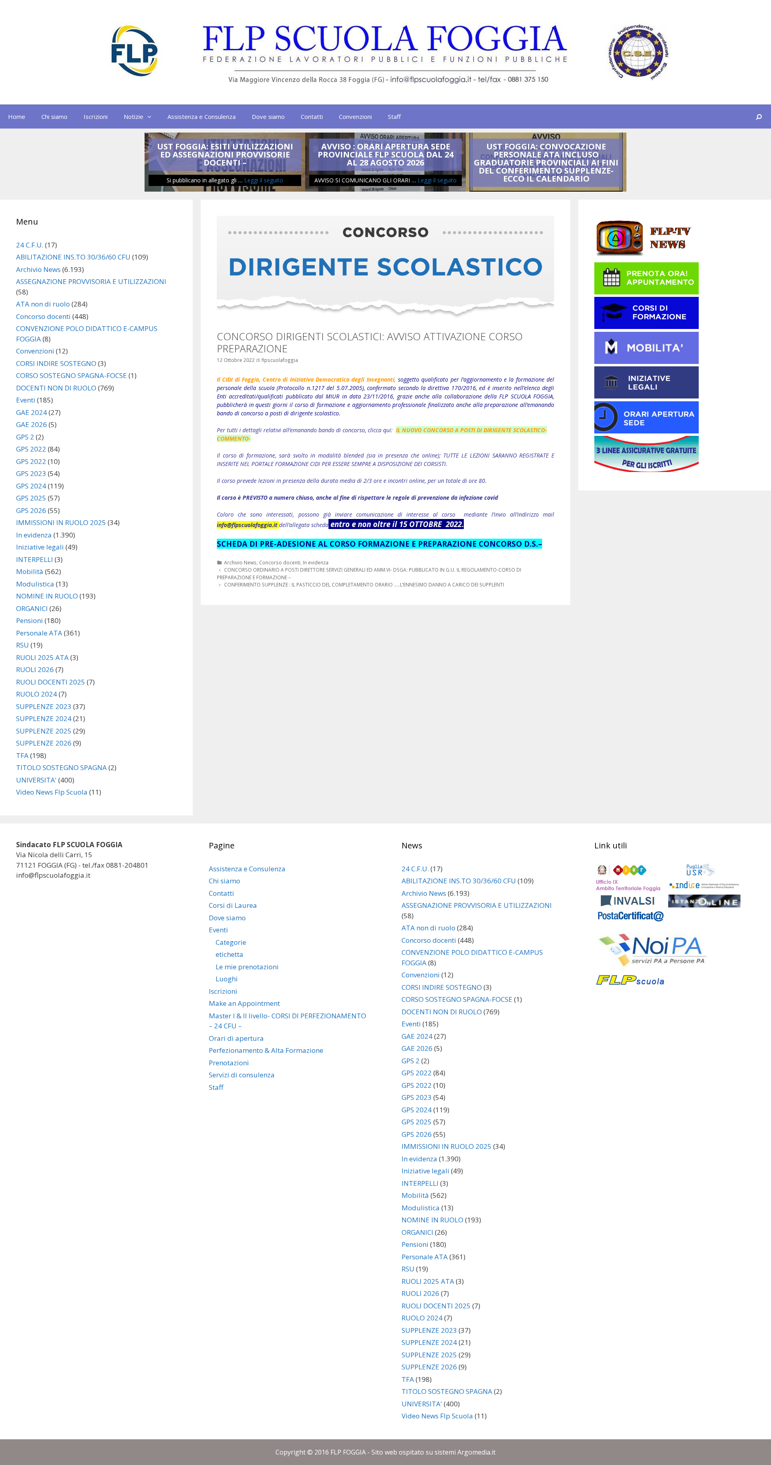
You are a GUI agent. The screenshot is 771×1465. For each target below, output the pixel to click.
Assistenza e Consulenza (201, 116)
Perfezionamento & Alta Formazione (266, 1050)
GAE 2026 (31, 424)
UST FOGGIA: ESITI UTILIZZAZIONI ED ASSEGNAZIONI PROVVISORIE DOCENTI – (225, 154)
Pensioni (29, 620)
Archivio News (240, 562)
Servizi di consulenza (242, 1074)
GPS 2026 (31, 510)
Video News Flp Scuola (52, 792)
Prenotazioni (229, 1062)
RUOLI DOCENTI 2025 (50, 682)
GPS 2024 (31, 485)
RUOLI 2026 (35, 669)
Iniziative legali (40, 547)
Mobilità (29, 571)
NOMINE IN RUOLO (47, 596)
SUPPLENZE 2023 (43, 706)
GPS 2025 (31, 498)
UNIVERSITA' (36, 780)
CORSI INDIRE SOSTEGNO (56, 363)
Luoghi (227, 978)
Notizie (133, 116)
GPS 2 (25, 436)
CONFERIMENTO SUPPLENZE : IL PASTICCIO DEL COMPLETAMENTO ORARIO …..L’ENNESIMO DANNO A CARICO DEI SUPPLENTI (364, 584)
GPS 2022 (31, 449)
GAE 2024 (31, 412)
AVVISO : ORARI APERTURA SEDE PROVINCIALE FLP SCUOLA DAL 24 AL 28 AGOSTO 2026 (385, 154)
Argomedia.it (476, 1452)
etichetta (229, 954)
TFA (22, 755)
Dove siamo (268, 116)
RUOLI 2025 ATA (42, 657)
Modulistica (35, 583)
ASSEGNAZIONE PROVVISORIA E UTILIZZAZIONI (91, 281)
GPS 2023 (31, 473)
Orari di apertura (236, 1038)
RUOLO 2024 (36, 694)
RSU (22, 645)
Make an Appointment (244, 1003)
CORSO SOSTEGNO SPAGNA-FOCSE (71, 375)
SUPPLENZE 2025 (43, 731)
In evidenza (315, 562)
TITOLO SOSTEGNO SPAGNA (61, 767)
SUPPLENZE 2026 (43, 743)
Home (16, 116)
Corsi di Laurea (233, 905)
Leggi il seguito (263, 180)
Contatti (312, 116)
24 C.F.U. (29, 244)
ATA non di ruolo (43, 304)
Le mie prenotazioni (247, 966)
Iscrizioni (96, 116)
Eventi (25, 400)
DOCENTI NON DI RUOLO (56, 387)
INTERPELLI (34, 559)
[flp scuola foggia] (385, 51)
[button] (151, 116)
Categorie (231, 942)
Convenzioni (355, 116)
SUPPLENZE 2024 (43, 718)
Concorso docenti (279, 562)
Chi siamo (54, 116)
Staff (394, 116)
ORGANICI (32, 608)
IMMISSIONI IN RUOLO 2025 (61, 522)
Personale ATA (39, 632)
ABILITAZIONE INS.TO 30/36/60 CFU (73, 257)
